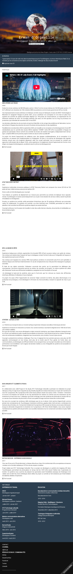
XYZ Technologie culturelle (10, 508)
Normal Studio (6, 525)
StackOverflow (6, 558)
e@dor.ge (52, 41)
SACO (4, 491)
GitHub (4, 555)
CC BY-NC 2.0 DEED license (64, 52)
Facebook (5, 560)
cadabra (12, 329)
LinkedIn (4, 566)
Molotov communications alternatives (13, 516)
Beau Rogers (44, 52)
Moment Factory (7, 499)
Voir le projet (7, 147)
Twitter (4, 563)
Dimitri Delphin (53, 407)
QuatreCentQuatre (7, 533)
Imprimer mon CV (9, 63)
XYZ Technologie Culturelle (40, 389)
